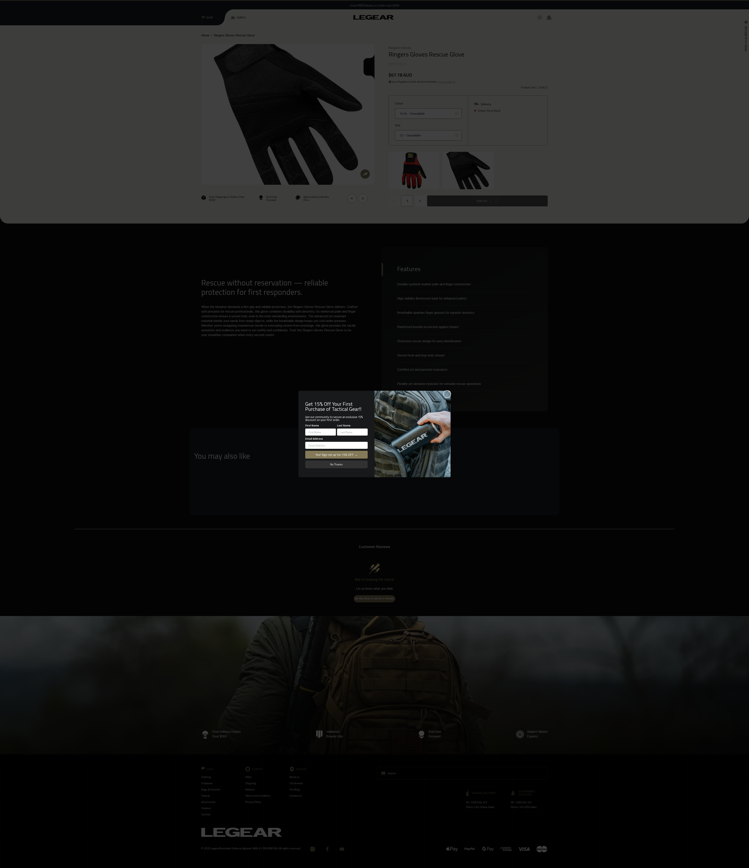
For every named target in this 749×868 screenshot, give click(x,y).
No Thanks (336, 464)
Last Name (344, 425)
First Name (312, 425)
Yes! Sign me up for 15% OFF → (336, 454)
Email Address (314, 439)
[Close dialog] (447, 394)
